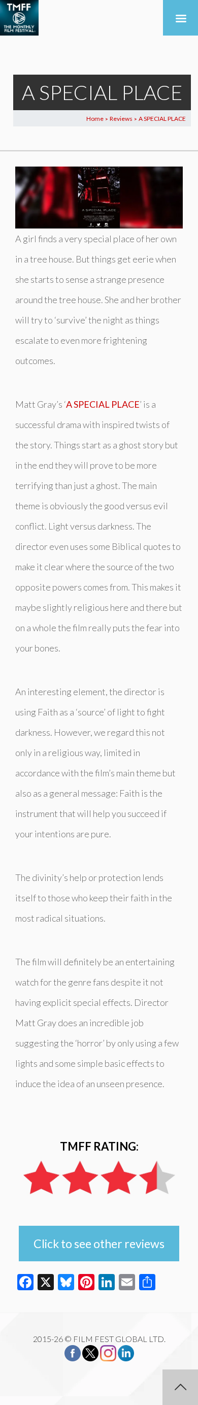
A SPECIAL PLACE (103, 404)
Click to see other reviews (99, 1243)
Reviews (121, 118)
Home (95, 118)
